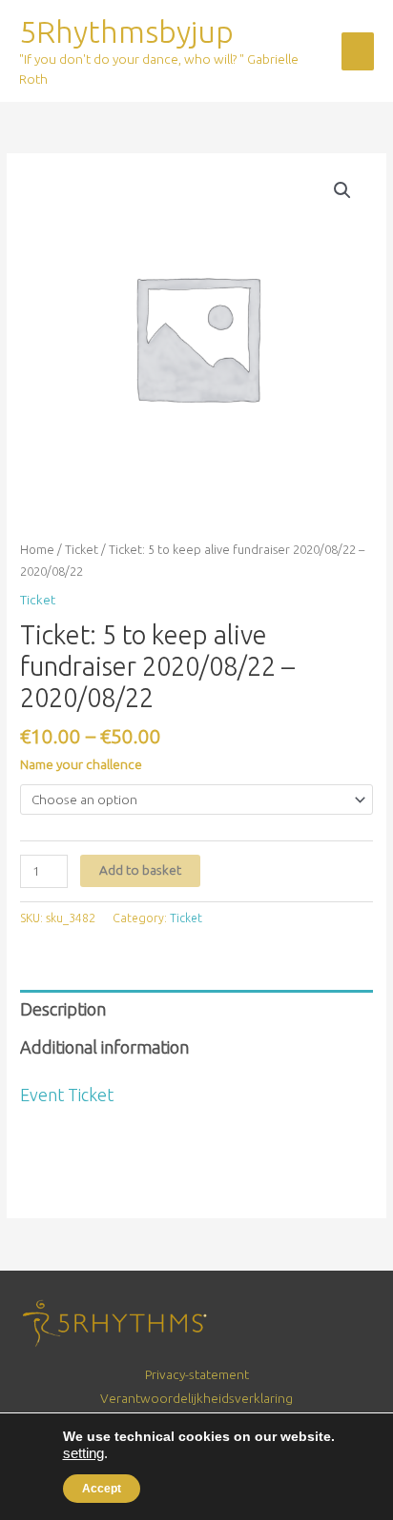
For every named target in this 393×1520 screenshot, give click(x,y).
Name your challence (81, 764)
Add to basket (140, 870)
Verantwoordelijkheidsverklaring (196, 1398)
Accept (101, 1488)
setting (83, 1453)
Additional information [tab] (104, 1046)
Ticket (81, 549)
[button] (342, 190)
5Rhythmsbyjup (126, 31)
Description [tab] (63, 1008)
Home (37, 549)
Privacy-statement (197, 1374)
